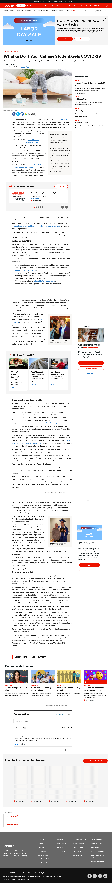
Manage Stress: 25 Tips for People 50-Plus (90, 84)
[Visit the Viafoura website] (68, 741)
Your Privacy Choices (18, 870)
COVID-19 (63, 119)
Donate (40, 835)
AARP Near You (43, 854)
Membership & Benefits (46, 5)
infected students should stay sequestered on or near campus (36, 226)
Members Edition (74, 5)
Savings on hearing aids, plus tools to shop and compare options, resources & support (46, 195)
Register (96, 5)
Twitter (18, 114)
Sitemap (6, 864)
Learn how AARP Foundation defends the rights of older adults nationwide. (37, 374)
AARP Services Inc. (79, 846)
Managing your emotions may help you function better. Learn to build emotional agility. (17, 377)
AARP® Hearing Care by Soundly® (43, 193)
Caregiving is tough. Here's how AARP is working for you (68, 685)
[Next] (66, 207)
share (62, 735)
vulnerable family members (44, 281)
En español (25, 67)
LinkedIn (22, 114)
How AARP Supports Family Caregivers (68, 680)
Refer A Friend (60, 842)
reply (16, 735)
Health (77, 80)
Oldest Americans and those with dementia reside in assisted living (41, 685)
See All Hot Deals (11, 815)
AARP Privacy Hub (16, 864)
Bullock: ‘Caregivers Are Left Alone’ (16, 680)
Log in (55, 705)
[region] (43, 723)
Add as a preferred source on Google (33, 114)
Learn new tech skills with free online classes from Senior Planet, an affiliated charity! (58, 374)
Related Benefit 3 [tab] (38, 207)
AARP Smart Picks (61, 5)
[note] (38, 110)
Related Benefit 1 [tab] (34, 207)
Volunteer (41, 838)
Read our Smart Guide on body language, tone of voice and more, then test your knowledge (95, 687)
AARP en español (89, 10)
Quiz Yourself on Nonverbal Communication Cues (95, 680)
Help (97, 10)
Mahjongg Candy (81, 99)
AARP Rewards (87, 5)
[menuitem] (6, 11)
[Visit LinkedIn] (105, 867)
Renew (82, 39)
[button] (105, 10)
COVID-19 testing (49, 418)
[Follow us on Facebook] (90, 867)
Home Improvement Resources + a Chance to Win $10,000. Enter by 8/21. (54, 1)
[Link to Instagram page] (100, 867)
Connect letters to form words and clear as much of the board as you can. (90, 115)
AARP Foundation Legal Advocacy (38, 369)
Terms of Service (28, 864)
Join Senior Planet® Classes (58, 369)
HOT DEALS (11, 807)
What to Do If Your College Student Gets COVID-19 (52, 56)
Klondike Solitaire (82, 123)
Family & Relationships (11, 51)
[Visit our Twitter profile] (95, 867)
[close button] (106, 17)
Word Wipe (79, 111)
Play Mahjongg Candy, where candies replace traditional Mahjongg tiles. (88, 103)
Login (103, 5)
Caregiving (8, 676)
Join (65, 39)
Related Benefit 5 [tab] (42, 207)
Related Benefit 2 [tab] (36, 207)
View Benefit (35, 198)
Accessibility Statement (42, 864)
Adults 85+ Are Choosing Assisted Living (41, 680)
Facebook (14, 114)
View (12, 382)
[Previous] (62, 207)
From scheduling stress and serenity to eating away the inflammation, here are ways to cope (90, 89)
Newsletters (59, 838)
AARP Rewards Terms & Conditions (14, 867)
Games (77, 96)
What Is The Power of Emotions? (15, 370)
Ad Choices (7, 870)
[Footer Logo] (16, 837)
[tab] (21, 718)
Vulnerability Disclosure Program (52, 867)
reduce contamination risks (25, 270)
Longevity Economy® (97, 852)
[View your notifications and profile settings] (71, 718)
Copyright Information (33, 867)
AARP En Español (61, 835)
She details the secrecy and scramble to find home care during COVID (16, 685)
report (68, 735)
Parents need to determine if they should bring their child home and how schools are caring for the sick (44, 61)
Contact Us (59, 831)
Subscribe (91, 335)
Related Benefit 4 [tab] (40, 207)
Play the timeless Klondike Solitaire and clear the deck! (89, 127)
